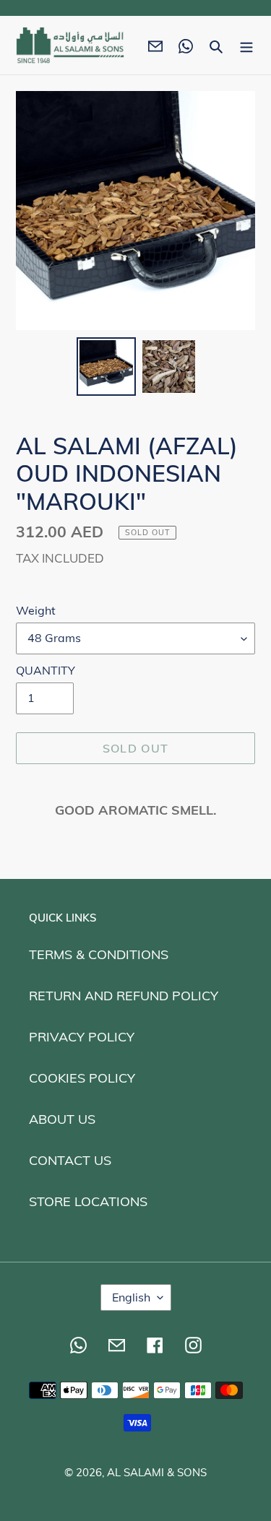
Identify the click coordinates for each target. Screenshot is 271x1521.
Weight (36, 610)
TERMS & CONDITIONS (98, 954)
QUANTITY (45, 670)
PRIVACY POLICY (81, 1036)
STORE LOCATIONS (88, 1201)
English (131, 1297)
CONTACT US (70, 1160)
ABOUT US (62, 1119)
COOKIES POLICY (82, 1078)
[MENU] (246, 45)
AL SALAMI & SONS (157, 1472)
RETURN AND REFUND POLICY (123, 995)
